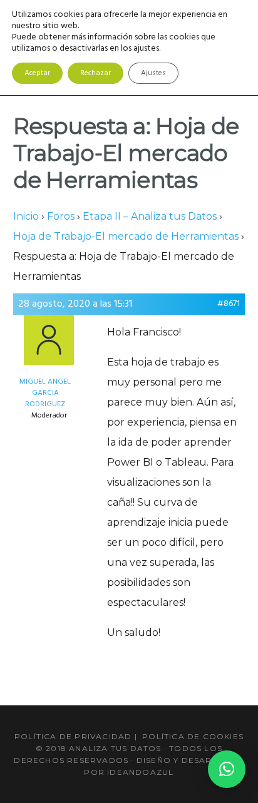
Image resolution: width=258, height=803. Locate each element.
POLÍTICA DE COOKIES (193, 736)
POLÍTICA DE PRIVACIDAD (73, 736)
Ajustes (153, 73)
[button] (226, 769)
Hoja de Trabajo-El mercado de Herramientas (126, 236)
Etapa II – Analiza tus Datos (150, 216)
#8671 (228, 304)
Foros (61, 216)
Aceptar (37, 73)
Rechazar (95, 73)
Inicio (26, 216)
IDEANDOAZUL (140, 772)
